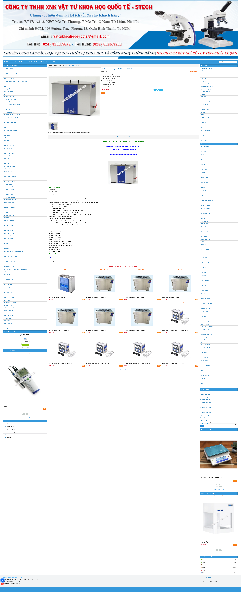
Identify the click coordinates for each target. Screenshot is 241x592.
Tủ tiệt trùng (7, 287)
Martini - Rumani (205, 252)
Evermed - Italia (204, 177)
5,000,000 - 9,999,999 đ (205, 397)
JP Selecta (203, 94)
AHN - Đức (203, 172)
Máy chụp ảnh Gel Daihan (10, 130)
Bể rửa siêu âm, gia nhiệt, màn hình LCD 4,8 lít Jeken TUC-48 (175, 363)
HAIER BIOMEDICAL (205, 151)
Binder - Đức (204, 156)
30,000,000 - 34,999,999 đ (205, 410)
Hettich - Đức (204, 159)
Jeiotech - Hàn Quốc (205, 213)
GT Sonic (203, 132)
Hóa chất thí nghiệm (9, 225)
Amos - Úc (203, 378)
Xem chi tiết (82, 295)
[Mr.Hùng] (25, 344)
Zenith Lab (203, 285)
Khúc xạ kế (6, 217)
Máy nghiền (7, 150)
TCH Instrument (204, 360)
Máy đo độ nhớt (8, 271)
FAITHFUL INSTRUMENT (206, 298)
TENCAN (202, 370)
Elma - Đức (203, 167)
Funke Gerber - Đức (205, 316)
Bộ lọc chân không (9, 266)
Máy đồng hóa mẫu (9, 153)
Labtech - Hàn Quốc (205, 203)
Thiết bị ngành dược (9, 71)
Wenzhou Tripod (205, 262)
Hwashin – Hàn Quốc (206, 101)
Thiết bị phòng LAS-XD (9, 76)
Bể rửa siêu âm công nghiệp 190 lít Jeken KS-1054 (59, 330)
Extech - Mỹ (203, 226)
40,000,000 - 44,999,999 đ (205, 415)
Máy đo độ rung (8, 171)
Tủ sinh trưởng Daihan (10, 107)
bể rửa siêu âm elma (67, 132)
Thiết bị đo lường (8, 194)
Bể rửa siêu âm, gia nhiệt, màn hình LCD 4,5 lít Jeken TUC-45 (137, 363)
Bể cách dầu (7, 246)
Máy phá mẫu (7, 156)
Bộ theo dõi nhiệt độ (206, 89)
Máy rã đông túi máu (9, 297)
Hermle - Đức (204, 174)
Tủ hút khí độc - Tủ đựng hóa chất (12, 114)
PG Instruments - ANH (206, 277)
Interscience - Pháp (205, 239)
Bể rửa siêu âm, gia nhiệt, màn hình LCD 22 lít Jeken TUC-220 (175, 330)
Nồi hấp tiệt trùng (8, 91)
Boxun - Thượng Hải (205, 104)
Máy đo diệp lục (8, 323)
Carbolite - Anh (204, 223)
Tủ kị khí (6, 328)
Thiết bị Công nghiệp (9, 295)
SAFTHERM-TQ (204, 337)
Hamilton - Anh (204, 182)
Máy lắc (6, 138)
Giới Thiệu (8, 61)
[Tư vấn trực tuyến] (25, 334)
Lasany (202, 368)
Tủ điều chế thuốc (8, 277)
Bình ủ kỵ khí (7, 300)
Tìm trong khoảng (204, 420)
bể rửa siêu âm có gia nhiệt (58, 132)
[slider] (202, 423)
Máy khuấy (6, 140)
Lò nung (6, 94)
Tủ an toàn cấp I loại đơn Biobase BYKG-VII (210, 541)
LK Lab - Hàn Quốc (205, 210)
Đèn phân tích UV (8, 305)
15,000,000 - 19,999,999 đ (205, 402)
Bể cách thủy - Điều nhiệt (10, 122)
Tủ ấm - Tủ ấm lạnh (8, 101)
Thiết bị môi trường (9, 192)
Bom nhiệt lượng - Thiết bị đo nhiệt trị (13, 251)
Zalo (2, 580)
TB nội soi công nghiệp (9, 197)
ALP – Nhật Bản (204, 138)
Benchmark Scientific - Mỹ (207, 200)
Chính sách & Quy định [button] (44, 61)
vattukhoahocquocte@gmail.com (13, 583)
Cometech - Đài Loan (205, 308)
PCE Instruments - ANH (206, 386)
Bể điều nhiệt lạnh (8, 292)
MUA (103, 92)
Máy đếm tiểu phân (8, 253)
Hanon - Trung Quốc (206, 313)
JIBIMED (202, 154)
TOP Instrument (204, 311)
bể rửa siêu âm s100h (76, 132)
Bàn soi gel (7, 243)
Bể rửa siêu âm (7, 125)
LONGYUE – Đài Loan (205, 365)
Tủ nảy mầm (7, 282)
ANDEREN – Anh (204, 319)
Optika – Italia (204, 244)
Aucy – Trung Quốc (205, 329)
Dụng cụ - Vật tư (8, 223)
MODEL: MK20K (204, 479)
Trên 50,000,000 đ (204, 417)
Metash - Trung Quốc (206, 347)
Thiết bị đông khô (8, 186)
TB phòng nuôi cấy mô (9, 181)
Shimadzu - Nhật (204, 231)
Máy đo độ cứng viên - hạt (10, 256)
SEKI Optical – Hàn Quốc (206, 362)
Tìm (202, 425)
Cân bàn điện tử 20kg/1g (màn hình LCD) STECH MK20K (212, 477)
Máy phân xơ (7, 274)
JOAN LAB (203, 383)
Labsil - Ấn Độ (204, 275)
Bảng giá (30, 61)
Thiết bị (6, 212)
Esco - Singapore (205, 249)
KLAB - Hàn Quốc (204, 352)
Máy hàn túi (7, 174)
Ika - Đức (203, 265)
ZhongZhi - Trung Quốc (206, 306)
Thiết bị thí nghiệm (11, 429)
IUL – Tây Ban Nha (205, 125)
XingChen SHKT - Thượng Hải (207, 301)
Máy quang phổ (8, 158)
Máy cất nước (7, 135)
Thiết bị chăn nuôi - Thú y (207, 86)
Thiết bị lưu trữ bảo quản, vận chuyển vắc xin (15, 81)
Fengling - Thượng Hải (206, 259)
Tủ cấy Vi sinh (7, 109)
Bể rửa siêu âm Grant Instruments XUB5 (57, 297)
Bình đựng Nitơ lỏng (9, 313)
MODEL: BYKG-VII (204, 542)
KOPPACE (203, 112)
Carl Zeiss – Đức (204, 270)
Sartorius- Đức (8, 326)
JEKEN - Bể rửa (204, 293)
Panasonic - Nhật (205, 228)
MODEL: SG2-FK (7, 406)
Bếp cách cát (7, 248)
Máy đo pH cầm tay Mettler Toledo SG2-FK (13, 405)
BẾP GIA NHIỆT (7, 241)
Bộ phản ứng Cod (8, 210)
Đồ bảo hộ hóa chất (9, 230)
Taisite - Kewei (204, 257)
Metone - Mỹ (203, 185)
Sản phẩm (15, 61)
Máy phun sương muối (9, 264)
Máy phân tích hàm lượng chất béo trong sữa (15, 269)
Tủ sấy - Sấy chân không (10, 99)
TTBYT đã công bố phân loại (207, 68)
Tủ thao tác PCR (8, 284)
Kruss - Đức (203, 99)
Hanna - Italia (204, 241)
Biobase (202, 254)
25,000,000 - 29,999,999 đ (205, 407)
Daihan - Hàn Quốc (205, 205)
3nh (202, 120)
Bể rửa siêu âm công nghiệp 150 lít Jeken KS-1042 (134, 330)
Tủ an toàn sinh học (9, 112)
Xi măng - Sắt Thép (205, 83)
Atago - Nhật (204, 236)
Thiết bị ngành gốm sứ (206, 91)
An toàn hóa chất (8, 228)
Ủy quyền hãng (22, 61)
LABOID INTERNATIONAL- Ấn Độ (207, 355)
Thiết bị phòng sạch (9, 279)
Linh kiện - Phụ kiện (9, 233)
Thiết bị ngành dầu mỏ (9, 318)
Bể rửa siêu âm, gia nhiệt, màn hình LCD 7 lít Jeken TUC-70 (61, 363)
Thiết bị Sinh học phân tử (10, 73)
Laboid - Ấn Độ (204, 140)
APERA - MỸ (203, 198)
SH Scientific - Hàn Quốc (206, 334)
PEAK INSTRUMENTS (205, 375)
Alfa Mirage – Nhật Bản (206, 109)
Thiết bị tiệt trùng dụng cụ (10, 259)
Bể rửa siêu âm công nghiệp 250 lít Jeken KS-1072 (96, 297)
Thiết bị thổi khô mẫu (9, 261)
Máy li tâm (6, 127)
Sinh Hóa (203, 76)
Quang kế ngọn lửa (9, 161)
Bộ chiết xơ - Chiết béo (9, 207)
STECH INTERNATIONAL (206, 283)
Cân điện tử (7, 89)
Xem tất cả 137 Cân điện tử (218, 489)
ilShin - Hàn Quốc (205, 218)
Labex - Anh (203, 96)
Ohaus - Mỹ (203, 192)
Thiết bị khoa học (10, 426)
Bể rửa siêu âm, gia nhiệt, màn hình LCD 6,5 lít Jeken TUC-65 (99, 363)
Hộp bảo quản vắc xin (9, 78)
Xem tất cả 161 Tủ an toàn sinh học (218, 553)
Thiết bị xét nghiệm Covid (10, 68)
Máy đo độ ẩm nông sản (10, 166)
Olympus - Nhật (204, 234)
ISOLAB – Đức (204, 127)
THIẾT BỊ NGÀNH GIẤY (9, 96)
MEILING (202, 135)
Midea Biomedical (205, 180)
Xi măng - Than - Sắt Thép (10, 202)
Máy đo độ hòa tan (9, 315)
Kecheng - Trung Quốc (206, 380)
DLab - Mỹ (203, 195)
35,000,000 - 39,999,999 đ (205, 412)
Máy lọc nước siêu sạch (10, 235)
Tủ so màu (6, 120)
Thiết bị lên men (8, 184)
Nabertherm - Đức (205, 146)
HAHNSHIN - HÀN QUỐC (206, 288)
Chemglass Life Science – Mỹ (207, 107)
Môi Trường (203, 81)
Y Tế (201, 73)
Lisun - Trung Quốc (205, 130)
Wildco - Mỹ (203, 267)
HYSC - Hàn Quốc (204, 221)
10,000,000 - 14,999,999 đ (205, 399)
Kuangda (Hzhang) (205, 290)
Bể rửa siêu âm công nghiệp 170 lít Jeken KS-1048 (96, 330)
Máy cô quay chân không (10, 176)
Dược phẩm (203, 78)
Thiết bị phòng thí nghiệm (10, 302)
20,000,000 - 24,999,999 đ (205, 404)
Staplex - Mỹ (203, 190)
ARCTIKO (202, 114)
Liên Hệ (54, 61)
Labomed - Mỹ (204, 187)
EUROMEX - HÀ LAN (205, 149)
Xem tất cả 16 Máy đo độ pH (25, 417)
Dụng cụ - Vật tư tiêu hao (10, 215)
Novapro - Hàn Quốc (206, 208)
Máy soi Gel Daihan (8, 132)
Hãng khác (203, 272)
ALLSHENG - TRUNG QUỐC (206, 303)
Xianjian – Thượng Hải (206, 324)
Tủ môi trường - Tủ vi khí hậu (11, 117)
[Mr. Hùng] (25, 339)
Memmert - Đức (204, 162)
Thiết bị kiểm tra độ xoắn (10, 199)
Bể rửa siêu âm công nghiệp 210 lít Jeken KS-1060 (172, 297)
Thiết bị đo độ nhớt (9, 189)
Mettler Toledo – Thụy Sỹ (207, 326)
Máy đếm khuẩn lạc (9, 145)
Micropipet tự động (9, 220)
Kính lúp (6, 86)
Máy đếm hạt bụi (8, 148)
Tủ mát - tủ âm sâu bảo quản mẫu (12, 104)
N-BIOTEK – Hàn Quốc (205, 216)
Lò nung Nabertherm (11, 434)
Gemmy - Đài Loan (205, 280)
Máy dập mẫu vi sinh (9, 143)
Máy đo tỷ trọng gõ (9, 307)
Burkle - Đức (204, 169)
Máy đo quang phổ (8, 310)
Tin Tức (35, 61)
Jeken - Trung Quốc (205, 344)
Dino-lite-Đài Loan (205, 321)
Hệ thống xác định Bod (10, 204)
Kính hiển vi (7, 83)
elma (89, 132)
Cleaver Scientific (205, 117)
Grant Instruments (205, 373)
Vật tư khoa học (10, 423)
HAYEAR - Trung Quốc (206, 295)
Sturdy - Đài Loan (205, 247)
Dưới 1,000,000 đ (203, 392)
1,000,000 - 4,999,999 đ (205, 394)
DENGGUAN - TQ (204, 357)
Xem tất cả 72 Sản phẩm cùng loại (123, 369)
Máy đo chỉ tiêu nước (9, 168)
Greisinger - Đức (204, 122)
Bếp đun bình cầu (8, 238)
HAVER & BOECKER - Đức (206, 331)
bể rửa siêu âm (84, 132)
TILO (202, 342)
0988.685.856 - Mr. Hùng (9, 320)
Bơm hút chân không (9, 179)
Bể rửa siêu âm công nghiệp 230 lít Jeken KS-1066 (134, 297)
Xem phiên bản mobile (8, 589)
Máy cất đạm (7, 163)
